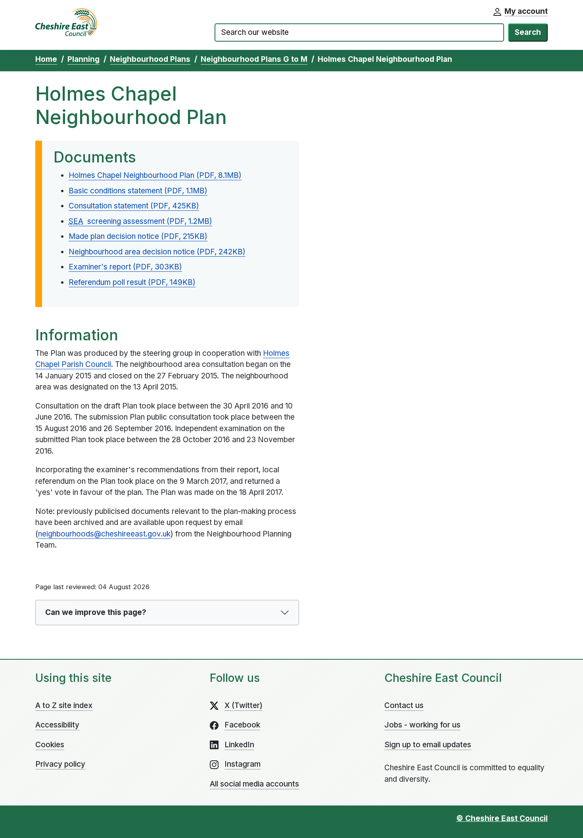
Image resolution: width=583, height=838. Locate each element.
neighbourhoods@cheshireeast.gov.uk (104, 533)
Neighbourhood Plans (150, 59)
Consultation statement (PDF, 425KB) (134, 205)
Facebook (242, 724)
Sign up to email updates (427, 744)
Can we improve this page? (95, 612)
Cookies (49, 744)
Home (46, 59)
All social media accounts (254, 783)
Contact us (404, 705)
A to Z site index (63, 705)
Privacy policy (60, 764)
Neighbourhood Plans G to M (254, 59)
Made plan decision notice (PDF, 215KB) (138, 236)
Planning (83, 59)
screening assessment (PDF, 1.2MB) (140, 221)
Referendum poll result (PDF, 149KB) (132, 282)
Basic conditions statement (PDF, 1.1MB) (138, 190)
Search (528, 32)
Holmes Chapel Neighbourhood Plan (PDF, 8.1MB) (155, 175)
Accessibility (57, 724)
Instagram (242, 764)
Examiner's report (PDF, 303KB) (125, 266)
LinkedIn (239, 744)
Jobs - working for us (422, 724)
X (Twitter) (243, 705)
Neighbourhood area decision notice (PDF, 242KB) (157, 251)
